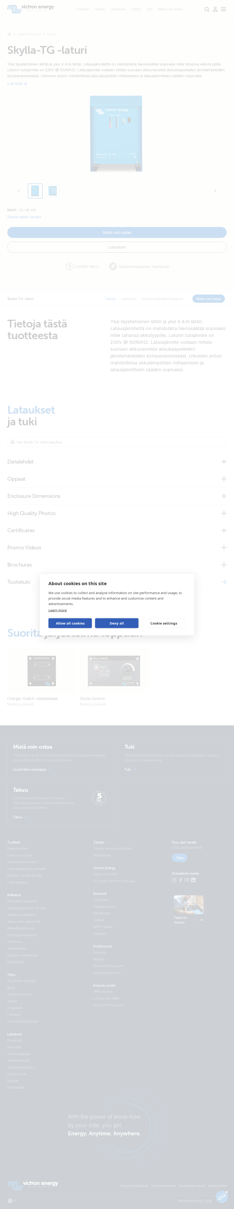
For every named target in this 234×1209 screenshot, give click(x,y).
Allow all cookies (70, 623)
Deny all (117, 623)
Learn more (57, 610)
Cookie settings (163, 623)
